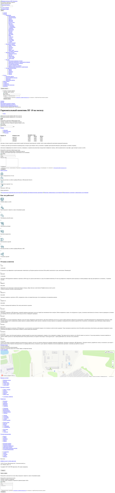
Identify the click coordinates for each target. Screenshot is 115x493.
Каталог (5, 14)
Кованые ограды (7, 380)
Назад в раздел (4, 170)
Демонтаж (8, 78)
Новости (5, 456)
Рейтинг (2, 157)
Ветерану (11, 30)
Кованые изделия (4, 377)
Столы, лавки (12, 57)
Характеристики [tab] (7, 131)
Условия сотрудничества (8, 84)
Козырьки (11, 71)
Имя (1, 155)
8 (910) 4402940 (5, 7)
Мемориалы (11, 56)
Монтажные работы (10, 80)
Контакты (5, 86)
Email (2, 156)
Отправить (3, 491)
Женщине (11, 20)
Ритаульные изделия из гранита (16, 63)
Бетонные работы (10, 76)
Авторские (11, 24)
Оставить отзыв (4, 344)
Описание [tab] (5, 130)
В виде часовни (12, 42)
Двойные (11, 33)
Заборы (10, 70)
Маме (10, 35)
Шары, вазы (11, 50)
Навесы (10, 72)
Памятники (8, 15)
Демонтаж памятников (8, 445)
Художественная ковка (14, 64)
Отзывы (5, 82)
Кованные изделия (10, 52)
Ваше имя (5, 94)
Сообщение (3, 166)
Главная (5, 12)
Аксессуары (11, 58)
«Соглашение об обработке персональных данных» (30, 167)
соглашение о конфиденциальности (22, 97)
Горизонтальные (12, 17)
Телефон (5, 95)
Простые (11, 23)
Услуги (4, 75)
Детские (10, 32)
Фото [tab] (4, 113)
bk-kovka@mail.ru (6, 4)
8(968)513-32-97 (4, 461)
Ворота (10, 69)
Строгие (10, 38)
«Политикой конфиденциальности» (59, 167)
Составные (11, 39)
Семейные (11, 28)
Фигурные (11, 34)
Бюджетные (11, 29)
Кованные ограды (13, 53)
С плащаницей (12, 27)
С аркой (10, 41)
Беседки (10, 54)
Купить (2, 127)
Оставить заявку (5, 9)
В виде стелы (12, 22)
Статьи (4, 455)
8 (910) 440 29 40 (12, 461)
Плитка (10, 46)
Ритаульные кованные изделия (15, 60)
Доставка (5, 454)
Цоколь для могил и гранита (15, 65)
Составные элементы (13, 51)
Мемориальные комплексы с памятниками (18, 66)
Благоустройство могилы (11, 77)
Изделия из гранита (10, 44)
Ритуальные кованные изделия (10, 448)
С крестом (11, 36)
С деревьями (11, 26)
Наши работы (6, 81)
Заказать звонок (4, 88)
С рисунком (11, 40)
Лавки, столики (12, 45)
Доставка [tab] (6, 132)
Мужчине (11, 21)
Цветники (11, 47)
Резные (10, 18)
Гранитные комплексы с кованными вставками (19, 62)
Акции (4, 453)
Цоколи (10, 48)
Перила (10, 74)
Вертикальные (12, 16)
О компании (6, 83)
